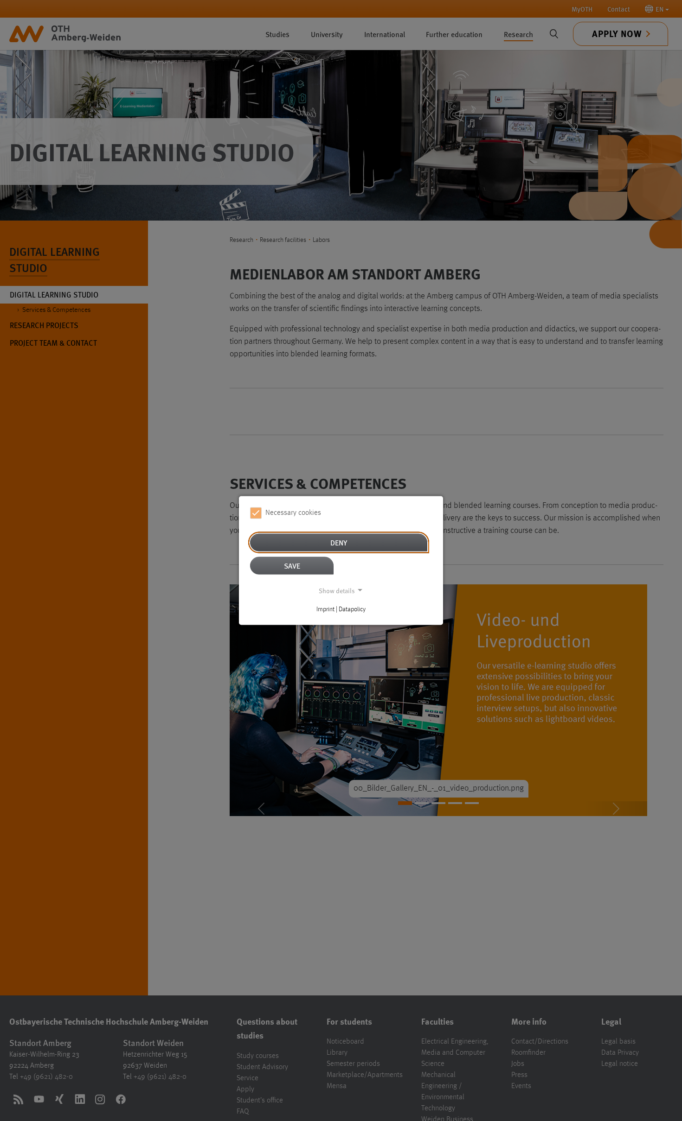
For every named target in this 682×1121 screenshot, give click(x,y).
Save (292, 565)
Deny (338, 542)
